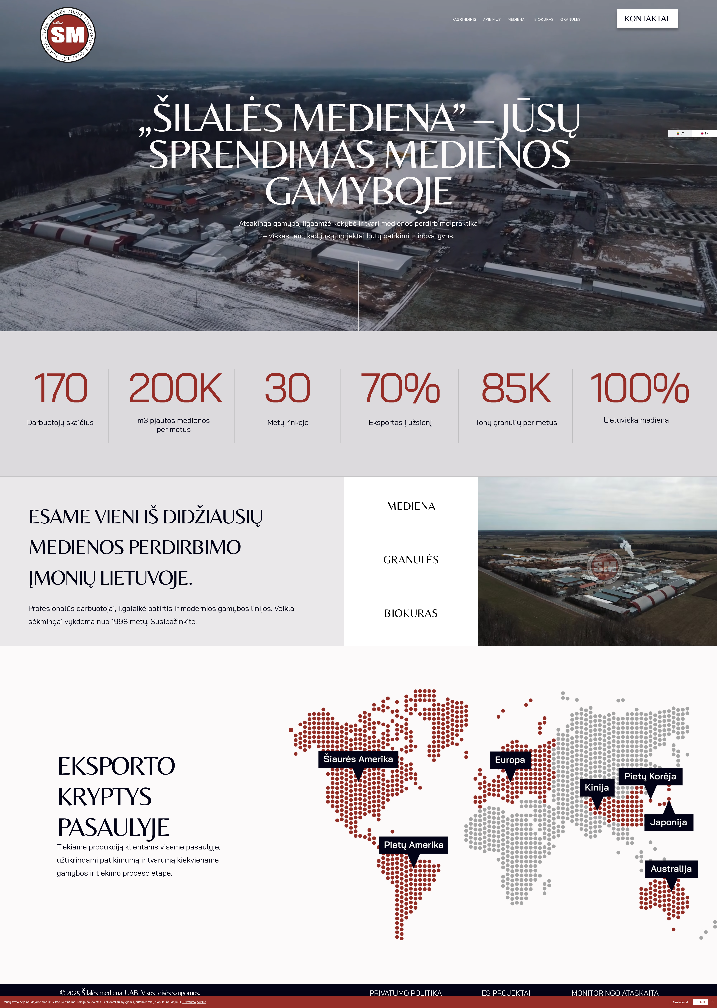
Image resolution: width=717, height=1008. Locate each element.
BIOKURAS (411, 613)
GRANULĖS (411, 559)
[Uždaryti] (712, 1002)
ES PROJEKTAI (506, 993)
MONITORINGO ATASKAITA (615, 993)
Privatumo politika (194, 1002)
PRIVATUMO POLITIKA (406, 993)
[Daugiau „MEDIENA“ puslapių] (526, 19)
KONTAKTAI (647, 18)
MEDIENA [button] (411, 505)
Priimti (700, 1002)
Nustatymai (680, 1002)
